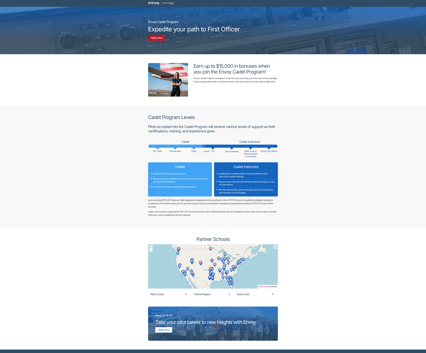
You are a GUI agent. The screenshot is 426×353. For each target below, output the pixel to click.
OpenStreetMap (264, 286)
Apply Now (163, 329)
